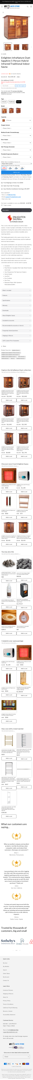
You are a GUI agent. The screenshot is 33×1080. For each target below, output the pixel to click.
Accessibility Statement (9, 1014)
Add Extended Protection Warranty (10, 165)
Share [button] (4, 346)
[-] (4, 168)
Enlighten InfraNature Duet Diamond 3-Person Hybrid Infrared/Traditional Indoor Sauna (23, 420)
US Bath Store (18, 1066)
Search (5, 970)
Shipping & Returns (8, 993)
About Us (5, 997)
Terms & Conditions (8, 1004)
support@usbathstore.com (13, 197)
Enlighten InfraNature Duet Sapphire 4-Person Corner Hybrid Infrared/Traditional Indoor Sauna (23, 448)
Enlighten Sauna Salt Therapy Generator (23, 485)
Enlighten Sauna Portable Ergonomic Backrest (22, 511)
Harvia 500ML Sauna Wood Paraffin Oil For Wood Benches (9, 600)
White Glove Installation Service (9, 162)
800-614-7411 (12, 194)
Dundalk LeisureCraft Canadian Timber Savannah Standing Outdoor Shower (24, 688)
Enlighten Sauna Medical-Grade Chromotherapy (9, 485)
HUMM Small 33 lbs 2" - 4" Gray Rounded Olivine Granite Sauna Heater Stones (9, 573)
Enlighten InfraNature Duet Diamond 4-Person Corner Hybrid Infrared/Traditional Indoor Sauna (8, 392)
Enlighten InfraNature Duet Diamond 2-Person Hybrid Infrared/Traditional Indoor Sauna (8, 448)
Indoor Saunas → (21, 356)
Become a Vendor (7, 1011)
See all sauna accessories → (9, 643)
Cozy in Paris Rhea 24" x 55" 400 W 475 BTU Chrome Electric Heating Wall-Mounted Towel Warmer (24, 751)
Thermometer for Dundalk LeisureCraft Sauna (23, 627)
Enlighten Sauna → (16, 350)
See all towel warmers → (8, 730)
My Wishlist (6, 966)
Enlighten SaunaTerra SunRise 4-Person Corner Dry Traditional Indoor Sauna (9, 537)
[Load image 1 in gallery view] (8, 47)
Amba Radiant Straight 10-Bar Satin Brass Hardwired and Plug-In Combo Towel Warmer (9, 751)
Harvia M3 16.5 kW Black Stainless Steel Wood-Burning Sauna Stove (23, 600)
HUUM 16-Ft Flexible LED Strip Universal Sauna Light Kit (8, 627)
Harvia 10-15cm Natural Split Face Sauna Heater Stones (23, 574)
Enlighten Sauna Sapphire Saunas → (9, 356)
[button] (2, 6)
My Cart (5, 963)
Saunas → (13, 358)
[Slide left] (1, 47)
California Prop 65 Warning (10, 1007)
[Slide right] (31, 47)
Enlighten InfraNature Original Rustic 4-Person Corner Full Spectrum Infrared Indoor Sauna (24, 537)
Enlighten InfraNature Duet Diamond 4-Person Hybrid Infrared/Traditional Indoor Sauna (8, 420)
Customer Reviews (8, 990)
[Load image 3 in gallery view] (25, 47)
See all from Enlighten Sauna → (10, 466)
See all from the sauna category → (11, 553)
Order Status (6, 973)
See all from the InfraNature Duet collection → (14, 372)
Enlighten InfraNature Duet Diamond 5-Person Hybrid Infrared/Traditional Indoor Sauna (23, 392)
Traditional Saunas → (20, 358)
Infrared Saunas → (5, 358)
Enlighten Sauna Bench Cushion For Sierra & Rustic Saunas (9, 715)
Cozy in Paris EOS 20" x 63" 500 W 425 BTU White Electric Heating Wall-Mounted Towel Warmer (9, 808)
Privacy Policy (6, 1000)
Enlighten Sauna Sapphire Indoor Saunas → (11, 354)
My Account (6, 977)
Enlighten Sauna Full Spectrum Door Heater (8, 511)
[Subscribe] (28, 1057)
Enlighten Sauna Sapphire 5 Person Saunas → (11, 352)
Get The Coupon (20, 85)
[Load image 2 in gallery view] (16, 47)
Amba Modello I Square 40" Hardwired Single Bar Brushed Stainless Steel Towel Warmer (23, 780)
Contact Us (6, 980)
